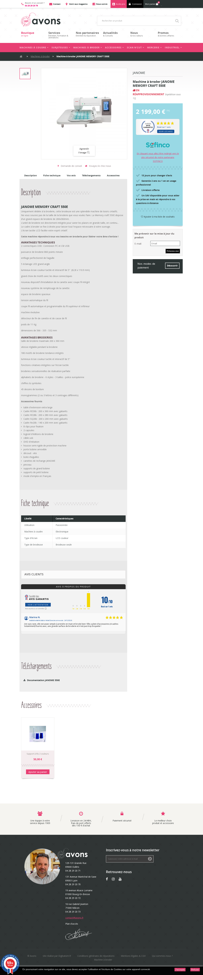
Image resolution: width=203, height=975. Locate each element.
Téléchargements (91, 175)
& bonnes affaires (166, 34)
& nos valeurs (136, 34)
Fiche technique (51, 175)
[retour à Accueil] (21, 57)
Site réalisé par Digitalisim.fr (57, 955)
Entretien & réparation (87, 34)
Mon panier (152, 3)
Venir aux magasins (78, 4)
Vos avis (71, 175)
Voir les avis (166, 131)
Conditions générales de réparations (96, 955)
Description (30, 175)
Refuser (195, 969)
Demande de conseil (71, 165)
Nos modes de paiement (146, 265)
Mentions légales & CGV (133, 955)
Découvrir (172, 265)
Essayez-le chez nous (99, 165)
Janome (139, 73)
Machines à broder (40, 56)
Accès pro (120, 4)
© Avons (31, 955)
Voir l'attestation (38, 604)
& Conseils (110, 34)
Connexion (137, 4)
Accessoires (113, 175)
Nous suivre (101, 4)
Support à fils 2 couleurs (38, 753)
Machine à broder (103, 959)
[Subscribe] (150, 859)
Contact (56, 4)
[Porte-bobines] (37, 734)
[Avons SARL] (41, 19)
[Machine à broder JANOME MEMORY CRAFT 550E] (25, 73)
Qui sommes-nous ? (162, 955)
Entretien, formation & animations (58, 35)
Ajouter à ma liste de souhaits (159, 216)
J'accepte (180, 969)
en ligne (27, 34)
